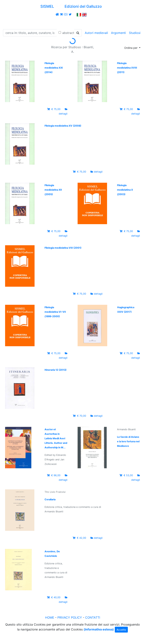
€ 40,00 (56, 597)
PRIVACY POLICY (69, 617)
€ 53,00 (128, 475)
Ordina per (131, 47)
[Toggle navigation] (8, 22)
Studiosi (134, 33)
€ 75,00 (56, 109)
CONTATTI (92, 617)
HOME (49, 617)
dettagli (63, 113)
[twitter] (70, 14)
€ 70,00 (82, 415)
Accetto (121, 629)
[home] (57, 14)
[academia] (74, 14)
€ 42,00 (81, 537)
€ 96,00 (56, 475)
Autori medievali (96, 33)
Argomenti (118, 33)
